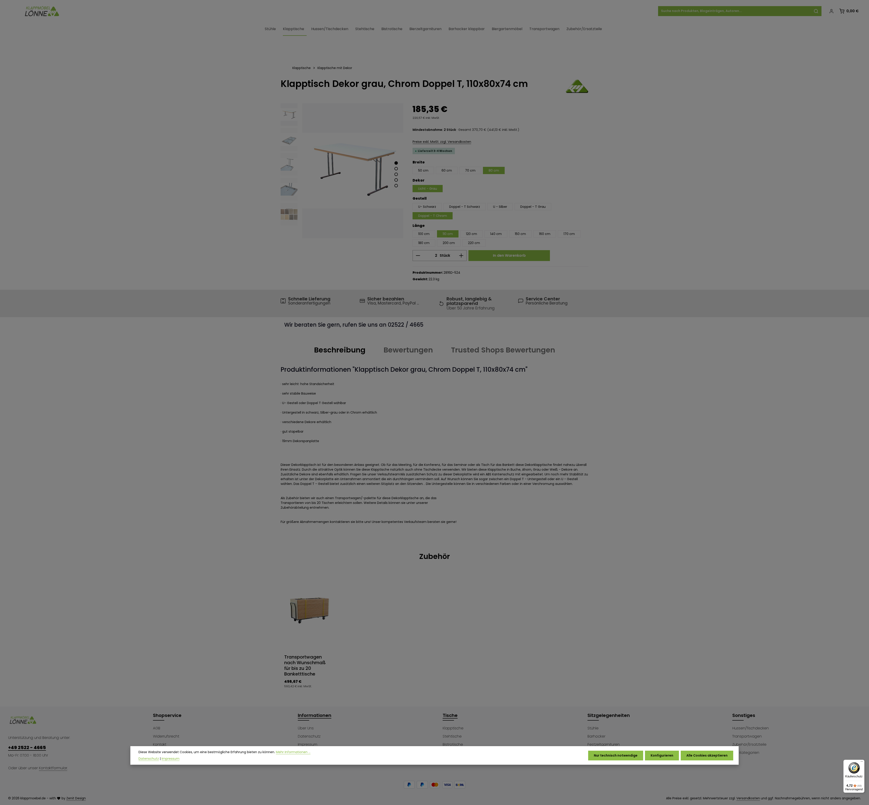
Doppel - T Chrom (432, 215)
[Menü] (861, 762)
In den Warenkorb (509, 255)
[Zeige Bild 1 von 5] (396, 163)
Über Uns (306, 728)
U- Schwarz (427, 206)
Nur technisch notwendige (615, 755)
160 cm (544, 234)
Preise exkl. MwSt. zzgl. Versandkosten (442, 141)
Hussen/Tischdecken (750, 728)
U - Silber (500, 206)
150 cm (520, 234)
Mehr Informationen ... (293, 752)
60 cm (447, 170)
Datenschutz (309, 736)
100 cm (424, 234)
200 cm (449, 243)
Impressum (307, 744)
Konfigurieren (662, 755)
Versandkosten (748, 798)
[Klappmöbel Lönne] (577, 86)
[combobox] (734, 11)
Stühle (593, 728)
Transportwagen (747, 736)
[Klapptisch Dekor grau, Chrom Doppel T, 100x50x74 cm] (352, 170)
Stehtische (452, 736)
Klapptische (453, 728)
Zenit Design (76, 798)
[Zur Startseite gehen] (42, 11)
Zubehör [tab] (434, 556)
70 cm (470, 170)
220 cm (474, 243)
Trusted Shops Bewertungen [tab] (503, 350)
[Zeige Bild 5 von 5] (396, 185)
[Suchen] (816, 11)
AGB (156, 728)
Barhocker (596, 736)
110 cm (448, 234)
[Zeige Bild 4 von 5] (396, 180)
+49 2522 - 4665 (27, 747)
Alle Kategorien (745, 752)
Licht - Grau (427, 188)
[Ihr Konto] (831, 11)
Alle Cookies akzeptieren (707, 755)
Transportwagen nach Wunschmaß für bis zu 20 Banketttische (305, 665)
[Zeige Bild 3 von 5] (396, 174)
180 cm (424, 243)
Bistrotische (453, 744)
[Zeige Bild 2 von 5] (396, 168)
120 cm (471, 234)
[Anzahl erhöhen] (461, 255)
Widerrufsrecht (166, 736)
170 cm (569, 234)
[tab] (340, 350)
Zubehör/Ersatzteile (749, 744)
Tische (450, 715)
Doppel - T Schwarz (464, 206)
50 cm (423, 170)
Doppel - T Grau (533, 206)
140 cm (496, 234)
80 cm (494, 170)
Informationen (314, 715)
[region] (342, 170)
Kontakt (159, 744)
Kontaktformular (53, 768)
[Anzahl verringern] (418, 255)
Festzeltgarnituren (603, 744)
